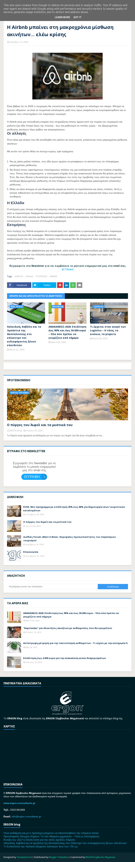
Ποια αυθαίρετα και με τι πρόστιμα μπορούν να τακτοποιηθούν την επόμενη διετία (51, 833)
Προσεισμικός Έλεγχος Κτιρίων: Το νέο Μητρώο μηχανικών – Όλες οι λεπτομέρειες (51, 836)
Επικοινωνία (30, 551)
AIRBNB (53, 276)
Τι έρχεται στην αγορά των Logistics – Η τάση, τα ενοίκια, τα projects (108, 330)
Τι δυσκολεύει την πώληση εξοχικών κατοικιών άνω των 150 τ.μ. (41, 846)
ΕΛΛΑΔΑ (29, 276)
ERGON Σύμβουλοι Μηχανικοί (100, 857)
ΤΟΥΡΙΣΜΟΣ (41, 276)
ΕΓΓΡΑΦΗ (67, 269)
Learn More (62, 17)
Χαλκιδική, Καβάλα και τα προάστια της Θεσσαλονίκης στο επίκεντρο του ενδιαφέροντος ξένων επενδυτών (24, 336)
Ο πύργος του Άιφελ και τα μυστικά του (40, 425)
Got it (77, 17)
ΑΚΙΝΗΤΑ (18, 276)
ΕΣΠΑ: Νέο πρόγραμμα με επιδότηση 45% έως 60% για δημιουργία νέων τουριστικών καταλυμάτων (74, 508)
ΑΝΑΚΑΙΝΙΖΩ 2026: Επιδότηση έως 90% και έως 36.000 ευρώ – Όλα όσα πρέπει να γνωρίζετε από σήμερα (67, 332)
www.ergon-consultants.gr (19, 803)
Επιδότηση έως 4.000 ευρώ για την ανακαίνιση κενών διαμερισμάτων (64, 658)
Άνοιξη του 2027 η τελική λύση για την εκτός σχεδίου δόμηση (39, 839)
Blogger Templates (58, 857)
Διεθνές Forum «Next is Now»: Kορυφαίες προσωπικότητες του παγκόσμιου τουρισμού (69, 538)
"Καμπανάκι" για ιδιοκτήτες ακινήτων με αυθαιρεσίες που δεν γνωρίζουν (67, 628)
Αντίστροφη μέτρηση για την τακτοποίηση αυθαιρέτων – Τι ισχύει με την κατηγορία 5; (75, 643)
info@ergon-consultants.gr (26, 816)
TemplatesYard (24, 857)
